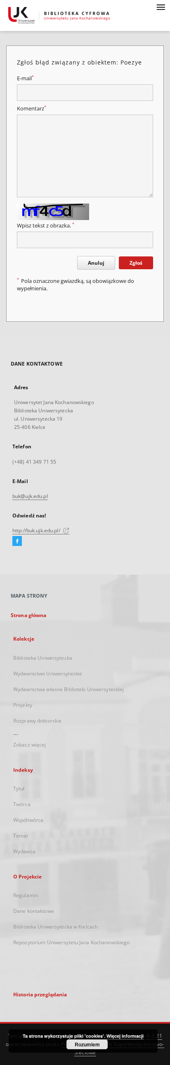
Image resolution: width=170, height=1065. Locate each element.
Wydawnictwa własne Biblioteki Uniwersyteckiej (68, 689)
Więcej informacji (125, 1036)
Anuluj (96, 262)
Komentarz (31, 108)
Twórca (22, 804)
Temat (20, 835)
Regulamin (25, 895)
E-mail (25, 78)
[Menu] (160, 6)
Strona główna (29, 615)
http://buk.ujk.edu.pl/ (36, 530)
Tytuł (19, 788)
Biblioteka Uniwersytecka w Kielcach (55, 926)
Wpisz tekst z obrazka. (45, 225)
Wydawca (24, 851)
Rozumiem (87, 1044)
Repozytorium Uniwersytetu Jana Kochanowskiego (71, 942)
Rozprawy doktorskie (37, 720)
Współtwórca (28, 819)
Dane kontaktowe (33, 910)
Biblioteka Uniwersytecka (42, 657)
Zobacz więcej (29, 744)
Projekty (22, 704)
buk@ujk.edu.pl (30, 496)
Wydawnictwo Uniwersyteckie (47, 673)
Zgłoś (136, 262)
